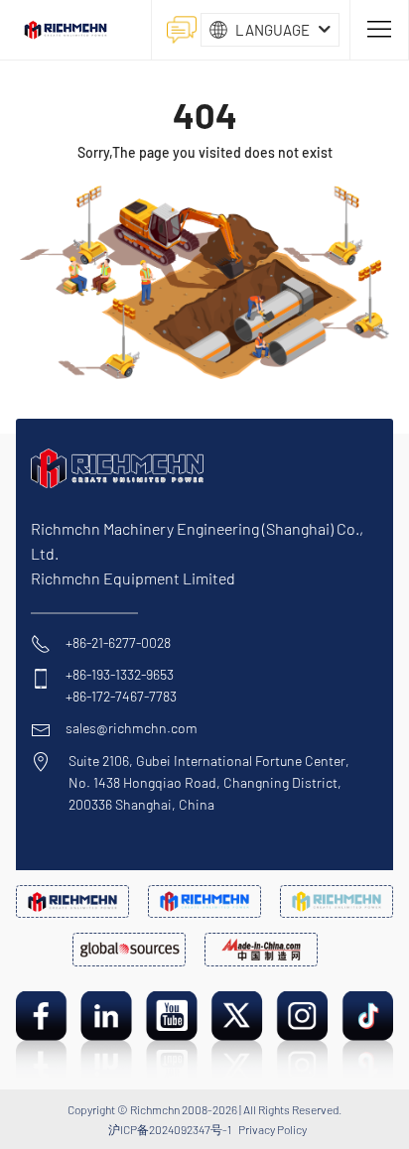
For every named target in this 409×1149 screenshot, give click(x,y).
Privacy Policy (272, 1129)
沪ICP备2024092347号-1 (169, 1129)
